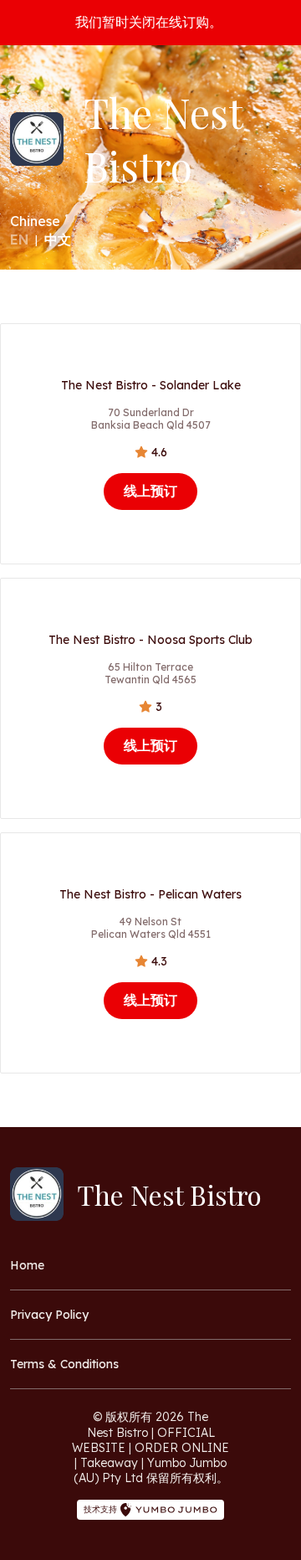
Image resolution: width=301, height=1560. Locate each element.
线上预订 (150, 490)
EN (19, 239)
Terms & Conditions (64, 1364)
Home (27, 1265)
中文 (57, 239)
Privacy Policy (49, 1314)
